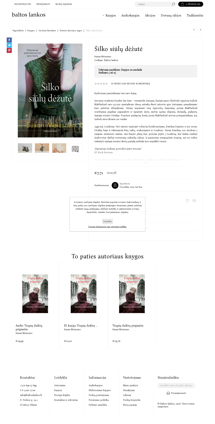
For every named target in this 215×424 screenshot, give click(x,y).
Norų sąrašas (130, 404)
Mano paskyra (130, 385)
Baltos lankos (111, 60)
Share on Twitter (9, 45)
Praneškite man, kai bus (131, 187)
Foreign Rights (62, 395)
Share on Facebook (9, 40)
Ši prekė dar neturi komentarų (130, 83)
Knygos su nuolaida (131, 69)
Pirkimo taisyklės (98, 404)
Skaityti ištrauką (75, 149)
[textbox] (152, 4)
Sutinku (107, 221)
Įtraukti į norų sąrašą (187, 200)
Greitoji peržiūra (27, 302)
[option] (35, 305)
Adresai (127, 395)
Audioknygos (96, 385)
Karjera (58, 390)
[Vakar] (193, 29)
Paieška (174, 4)
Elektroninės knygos (100, 390)
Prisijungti (43, 4)
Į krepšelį (35, 302)
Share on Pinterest (9, 50)
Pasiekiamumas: (101, 185)
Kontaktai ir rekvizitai (66, 400)
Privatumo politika (99, 400)
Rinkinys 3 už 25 (107, 72)
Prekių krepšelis (131, 400)
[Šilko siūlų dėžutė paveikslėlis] (50, 90)
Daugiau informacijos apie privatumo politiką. (107, 227)
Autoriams (59, 385)
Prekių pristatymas (99, 395)
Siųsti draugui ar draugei (194, 200)
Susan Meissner (102, 56)
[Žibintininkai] (200, 29)
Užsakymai (129, 390)
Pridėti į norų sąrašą (43, 302)
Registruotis (22, 4)
